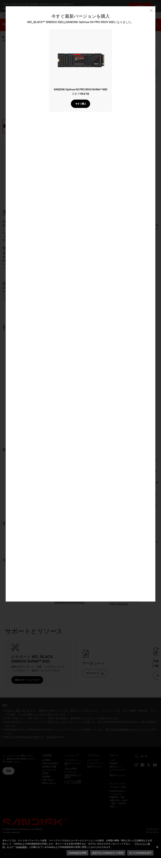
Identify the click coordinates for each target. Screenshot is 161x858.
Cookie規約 (21, 846)
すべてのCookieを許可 (140, 852)
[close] (151, 10)
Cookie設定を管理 (77, 852)
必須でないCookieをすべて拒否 (107, 852)
